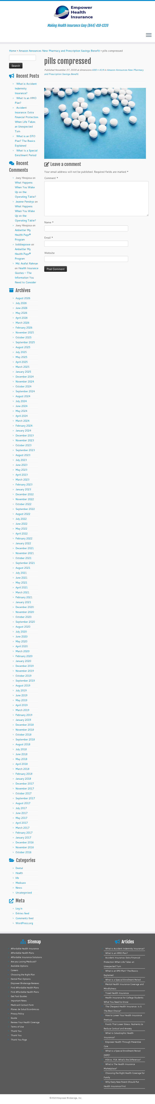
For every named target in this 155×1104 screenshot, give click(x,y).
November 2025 (25, 332)
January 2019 (23, 720)
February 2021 (24, 597)
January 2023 (23, 489)
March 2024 (22, 420)
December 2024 (25, 376)
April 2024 (22, 416)
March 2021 (22, 592)
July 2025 (21, 352)
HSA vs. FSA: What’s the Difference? (123, 1059)
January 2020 (23, 661)
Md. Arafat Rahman (27, 263)
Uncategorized (24, 892)
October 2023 (23, 445)
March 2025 (22, 367)
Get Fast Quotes (19, 996)
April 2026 (22, 317)
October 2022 (23, 504)
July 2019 (21, 690)
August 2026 (23, 298)
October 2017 (23, 793)
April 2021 (22, 587)
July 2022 (21, 519)
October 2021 (23, 558)
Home (12, 51)
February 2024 (24, 425)
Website (49, 253)
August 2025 (23, 347)
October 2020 (23, 617)
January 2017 (23, 837)
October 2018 (23, 734)
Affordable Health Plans (22, 952)
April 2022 (22, 533)
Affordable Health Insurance (25, 948)
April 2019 (22, 705)
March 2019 (22, 710)
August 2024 (23, 396)
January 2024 (23, 430)
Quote (14, 1018)
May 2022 (21, 528)
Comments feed (24, 918)
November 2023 (25, 440)
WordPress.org (24, 923)
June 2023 (21, 465)
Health (19, 873)
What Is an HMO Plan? (116, 953)
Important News (19, 1000)
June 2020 (21, 636)
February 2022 (24, 538)
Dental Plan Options (21, 978)
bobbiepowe (23, 244)
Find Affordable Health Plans (25, 987)
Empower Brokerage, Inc (69, 1097)
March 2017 (22, 827)
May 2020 (21, 641)
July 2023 (21, 460)
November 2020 (25, 612)
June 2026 (21, 308)
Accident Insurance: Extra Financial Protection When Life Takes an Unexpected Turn (122, 962)
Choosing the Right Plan (23, 974)
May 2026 (21, 313)
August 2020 (23, 626)
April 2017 (22, 823)
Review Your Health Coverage (25, 1022)
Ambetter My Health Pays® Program (23, 234)
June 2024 (21, 406)
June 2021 (21, 577)
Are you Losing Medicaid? (23, 961)
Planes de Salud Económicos (25, 1009)
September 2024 (25, 391)
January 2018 (23, 778)
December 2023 (25, 435)
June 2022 (21, 523)
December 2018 (25, 724)
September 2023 (25, 450)
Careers (14, 970)
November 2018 (25, 729)
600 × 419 (97, 69)
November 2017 (25, 788)
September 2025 (25, 342)
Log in (19, 908)
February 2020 (24, 656)
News (19, 887)
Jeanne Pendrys (25, 201)
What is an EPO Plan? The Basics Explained (25, 140)
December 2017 (25, 783)
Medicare (21, 882)
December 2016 (25, 842)
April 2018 (22, 764)
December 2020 (25, 607)
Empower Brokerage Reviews (25, 983)
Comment (51, 178)
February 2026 (24, 327)
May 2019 (21, 700)
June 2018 (21, 754)
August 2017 (23, 803)
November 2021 (25, 553)
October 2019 (23, 675)
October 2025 (23, 337)
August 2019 (23, 685)
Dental (19, 868)
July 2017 (21, 808)
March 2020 (22, 651)
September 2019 (25, 680)
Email (48, 238)
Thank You (16, 1031)
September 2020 (25, 621)
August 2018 (23, 744)
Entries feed (22, 913)
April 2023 (22, 474)
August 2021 (23, 568)
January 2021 (23, 602)
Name (49, 222)
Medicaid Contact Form (22, 1004)
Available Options (19, 965)
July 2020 (21, 631)
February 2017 (24, 832)
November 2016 (25, 847)
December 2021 (25, 548)
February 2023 (24, 484)
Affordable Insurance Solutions (26, 957)
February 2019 (24, 715)
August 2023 (23, 455)
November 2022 (25, 499)
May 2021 (21, 582)
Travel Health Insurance (117, 993)
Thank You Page (19, 1039)
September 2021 (25, 563)
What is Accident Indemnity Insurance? (26, 88)
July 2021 (21, 572)
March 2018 (22, 769)
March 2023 (22, 479)
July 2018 (21, 749)
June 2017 (21, 813)
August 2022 (23, 514)
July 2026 (21, 303)
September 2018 (25, 739)
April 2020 (22, 646)
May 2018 (21, 759)
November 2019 (25, 671)
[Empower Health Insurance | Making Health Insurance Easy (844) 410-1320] (77, 12)
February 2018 (24, 773)
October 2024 (23, 386)
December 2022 (25, 494)
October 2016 (23, 852)
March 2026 (22, 322)
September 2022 (25, 509)
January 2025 (23, 371)
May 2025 (21, 357)
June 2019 (21, 695)
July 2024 (21, 401)
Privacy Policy (17, 1013)
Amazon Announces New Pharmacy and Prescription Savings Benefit (59, 51)
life (17, 878)
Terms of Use (17, 1026)
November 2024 (25, 381)
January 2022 (23, 543)
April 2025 (22, 362)
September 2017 (25, 798)
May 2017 (21, 818)
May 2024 (21, 411)
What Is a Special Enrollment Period (123, 979)
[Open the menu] (149, 35)
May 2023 (21, 469)
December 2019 (25, 666)
